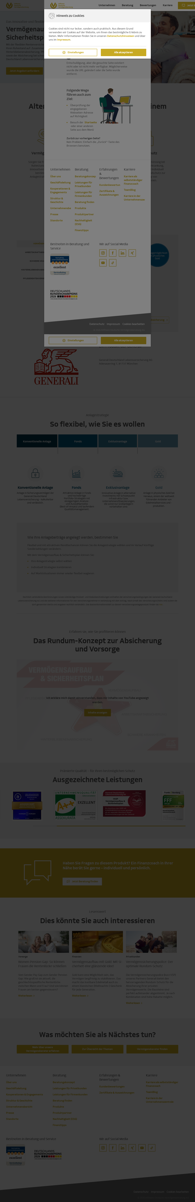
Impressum (63, 39)
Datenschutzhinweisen (120, 36)
